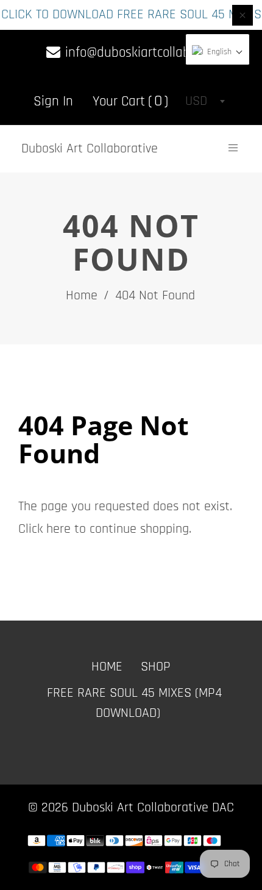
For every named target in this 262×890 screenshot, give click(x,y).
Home (81, 295)
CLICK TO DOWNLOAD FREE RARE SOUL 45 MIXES (131, 14)
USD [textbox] (196, 101)
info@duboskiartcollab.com (139, 53)
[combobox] (204, 101)
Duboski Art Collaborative (89, 148)
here (58, 529)
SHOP (156, 666)
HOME (106, 666)
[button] (217, 52)
